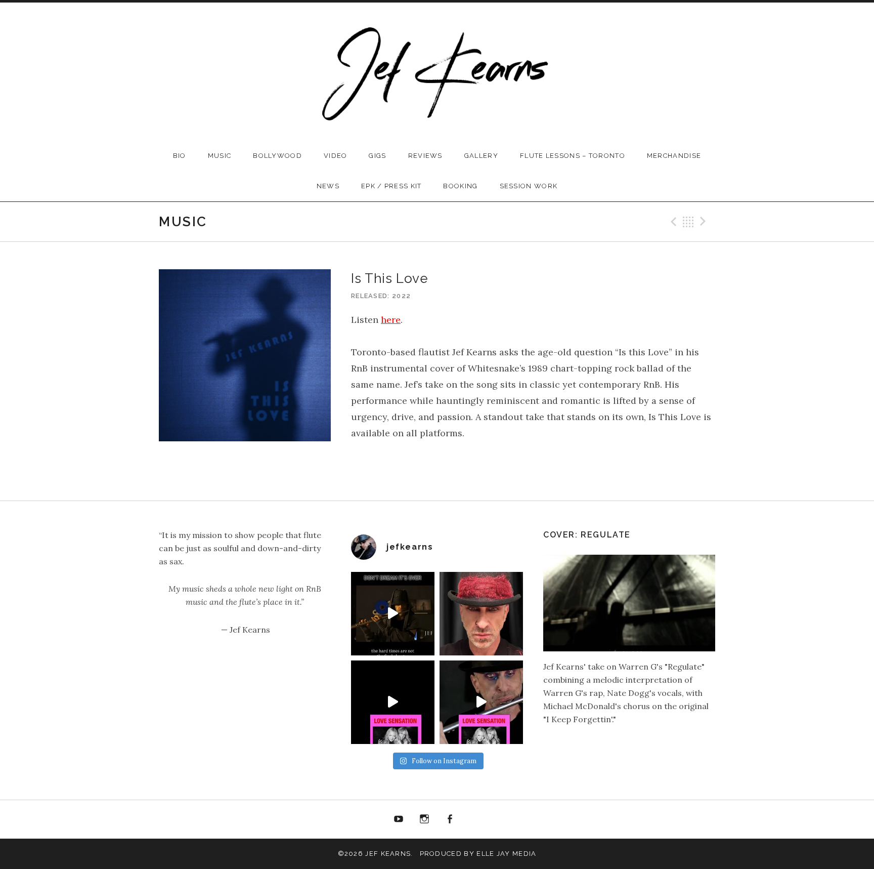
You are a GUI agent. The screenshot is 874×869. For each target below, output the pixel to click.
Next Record (704, 221)
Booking (460, 186)
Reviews (425, 155)
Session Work (529, 186)
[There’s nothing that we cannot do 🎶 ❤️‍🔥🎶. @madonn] (481, 702)
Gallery (481, 155)
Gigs (377, 155)
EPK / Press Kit (391, 186)
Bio (179, 155)
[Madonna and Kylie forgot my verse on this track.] (392, 702)
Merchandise (674, 155)
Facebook (450, 819)
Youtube (398, 819)
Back (688, 221)
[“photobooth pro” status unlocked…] (481, 613)
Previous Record (672, 221)
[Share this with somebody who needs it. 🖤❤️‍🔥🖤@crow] (392, 613)
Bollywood (277, 155)
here (391, 319)
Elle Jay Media (506, 853)
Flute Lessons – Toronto (572, 155)
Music (220, 155)
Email (475, 819)
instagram (424, 819)
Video (335, 155)
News (328, 186)
